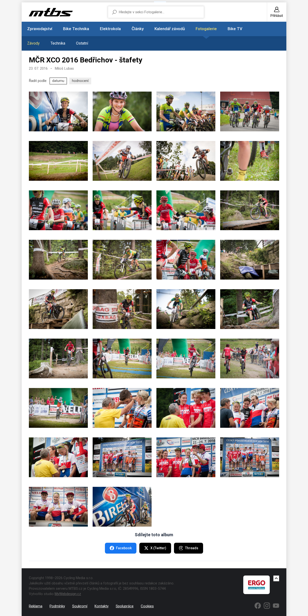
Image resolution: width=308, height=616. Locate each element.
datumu (58, 81)
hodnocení (80, 81)
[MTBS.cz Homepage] (51, 12)
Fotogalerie (206, 28)
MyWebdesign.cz (68, 594)
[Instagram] (267, 606)
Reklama (35, 606)
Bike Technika (76, 28)
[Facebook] (258, 606)
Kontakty (102, 606)
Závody (33, 43)
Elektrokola (110, 28)
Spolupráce (125, 606)
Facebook (124, 548)
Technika (58, 43)
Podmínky (57, 606)
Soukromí (79, 606)
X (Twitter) (158, 548)
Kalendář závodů (169, 28)
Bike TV (235, 28)
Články (138, 28)
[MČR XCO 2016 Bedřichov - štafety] (58, 111)
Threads (191, 548)
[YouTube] (276, 606)
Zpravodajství (39, 28)
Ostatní (82, 43)
